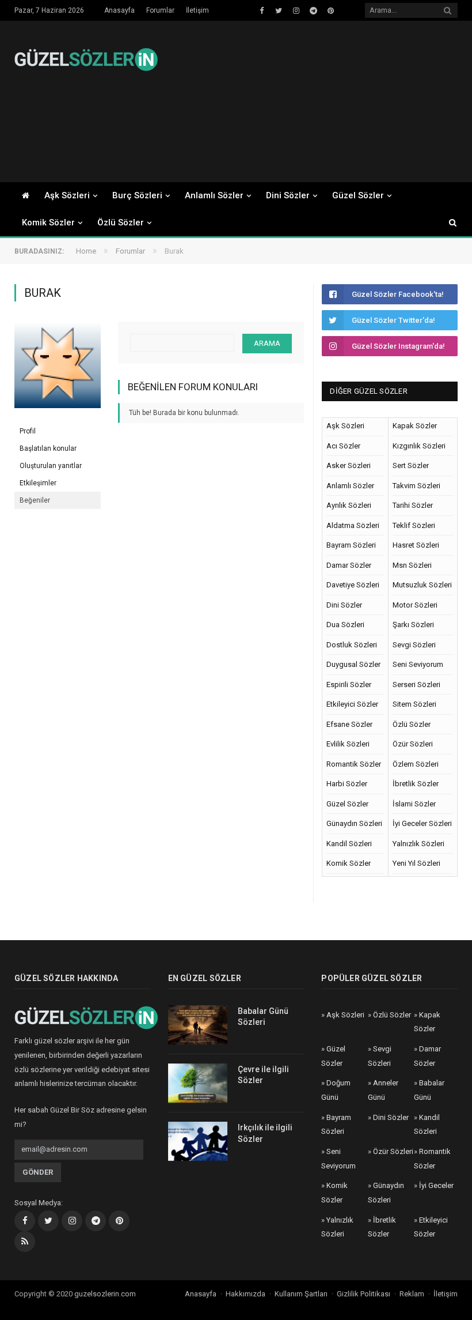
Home (86, 251)
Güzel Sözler (358, 195)
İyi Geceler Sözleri (422, 823)
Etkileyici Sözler (352, 704)
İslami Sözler (414, 803)
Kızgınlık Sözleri (419, 446)
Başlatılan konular (48, 448)
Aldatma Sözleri (352, 525)
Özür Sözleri (413, 744)
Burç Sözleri (137, 195)
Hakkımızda (245, 1293)
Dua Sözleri (345, 624)
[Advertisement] (315, 101)
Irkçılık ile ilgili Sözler (265, 1133)
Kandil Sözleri (349, 843)
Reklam (411, 1293)
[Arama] (447, 222)
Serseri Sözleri (416, 684)
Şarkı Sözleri (413, 624)
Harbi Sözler (346, 783)
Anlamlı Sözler (214, 195)
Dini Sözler (288, 195)
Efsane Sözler (349, 724)
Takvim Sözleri (416, 485)
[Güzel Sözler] (86, 58)
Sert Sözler (411, 465)
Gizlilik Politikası (363, 1293)
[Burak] (57, 417)
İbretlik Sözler (416, 783)
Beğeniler (35, 500)
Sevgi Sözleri (414, 644)
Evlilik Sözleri (348, 744)
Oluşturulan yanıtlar (51, 466)
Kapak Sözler (415, 425)
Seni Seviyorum (418, 664)
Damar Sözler (348, 565)
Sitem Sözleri (414, 704)
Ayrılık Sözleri (348, 505)
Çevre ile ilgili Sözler (263, 1075)
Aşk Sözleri (67, 195)
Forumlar (160, 10)
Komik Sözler (48, 222)
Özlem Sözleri (416, 764)
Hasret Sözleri (416, 545)
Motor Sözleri (415, 605)
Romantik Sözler (353, 764)
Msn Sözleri (412, 565)
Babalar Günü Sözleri (263, 1016)
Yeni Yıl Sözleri (416, 863)
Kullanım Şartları (301, 1293)
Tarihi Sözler (413, 505)
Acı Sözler (343, 446)
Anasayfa (119, 10)
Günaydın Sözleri (354, 823)
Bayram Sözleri (351, 545)
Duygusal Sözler (353, 664)
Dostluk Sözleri (351, 644)
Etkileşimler (38, 483)
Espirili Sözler (348, 684)
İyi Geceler (436, 1185)
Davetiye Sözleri (352, 584)
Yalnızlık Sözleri (418, 843)
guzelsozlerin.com (105, 1293)
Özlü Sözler (120, 222)
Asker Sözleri (348, 465)
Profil (28, 431)
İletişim (197, 10)
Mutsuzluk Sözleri (422, 584)
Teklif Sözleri (414, 525)
